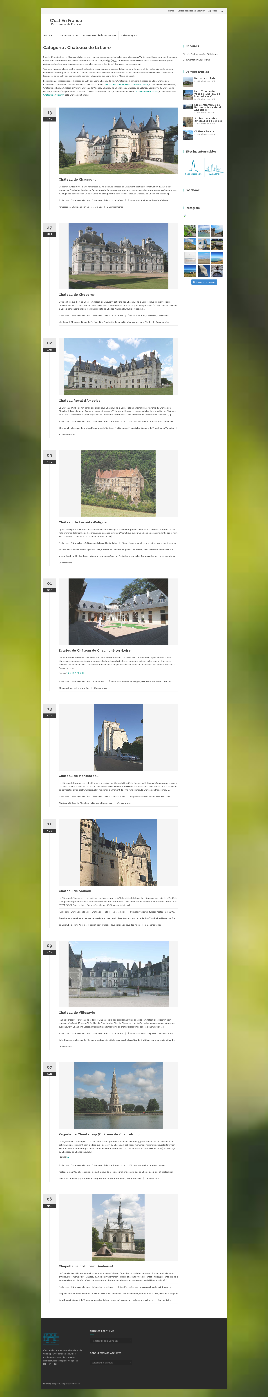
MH (87, 925)
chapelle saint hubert (159, 1287)
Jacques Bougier (123, 322)
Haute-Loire (111, 543)
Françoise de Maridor (153, 796)
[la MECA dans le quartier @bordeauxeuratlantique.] (204, 271)
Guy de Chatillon (141, 1040)
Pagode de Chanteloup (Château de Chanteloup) (99, 1134)
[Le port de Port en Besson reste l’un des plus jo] (190, 271)
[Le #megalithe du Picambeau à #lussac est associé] (190, 231)
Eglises (95, 1287)
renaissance (138, 322)
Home (171, 10)
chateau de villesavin (85, 1040)
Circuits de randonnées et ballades (200, 54)
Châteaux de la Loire (81, 200)
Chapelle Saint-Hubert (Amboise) (86, 1266)
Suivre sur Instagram (206, 282)
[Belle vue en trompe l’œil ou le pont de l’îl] (204, 258)
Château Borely (204, 131)
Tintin (148, 322)
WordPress (74, 1383)
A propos (212, 10)
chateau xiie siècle (106, 1040)
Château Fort (77, 543)
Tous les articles (67, 35)
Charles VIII (64, 428)
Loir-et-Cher (117, 200)
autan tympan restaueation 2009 (159, 912)
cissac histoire (150, 549)
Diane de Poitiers (89, 322)
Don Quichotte (106, 322)
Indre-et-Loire (118, 421)
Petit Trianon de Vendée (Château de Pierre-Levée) (207, 94)
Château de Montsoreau (146, 91)
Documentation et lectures (196, 59)
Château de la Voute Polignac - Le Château (122, 549)
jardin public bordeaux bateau (81, 556)
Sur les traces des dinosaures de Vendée (208, 119)
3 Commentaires (153, 925)
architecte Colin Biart (162, 421)
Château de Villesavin (53, 94)
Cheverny (75, 322)
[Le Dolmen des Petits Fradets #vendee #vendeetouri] (217, 244)
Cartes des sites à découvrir (191, 10)
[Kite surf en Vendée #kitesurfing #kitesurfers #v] (190, 258)
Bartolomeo (64, 918)
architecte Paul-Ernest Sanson (156, 681)
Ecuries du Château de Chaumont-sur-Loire (95, 650)
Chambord (151, 315)
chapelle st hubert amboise (125, 1293)
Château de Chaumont (77, 179)
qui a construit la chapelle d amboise (135, 1300)
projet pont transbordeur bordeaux (107, 925)
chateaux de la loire (80, 428)
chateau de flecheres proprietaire (83, 549)
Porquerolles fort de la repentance (158, 556)
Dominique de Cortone (102, 428)
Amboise (146, 421)
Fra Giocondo (120, 428)
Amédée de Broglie (150, 200)
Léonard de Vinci (149, 428)
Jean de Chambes (80, 803)
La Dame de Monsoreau (101, 803)
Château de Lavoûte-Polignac (83, 522)
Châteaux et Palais (101, 200)
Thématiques (129, 35)
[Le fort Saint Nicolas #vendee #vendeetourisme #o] (217, 231)
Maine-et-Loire (118, 796)
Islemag (47, 1383)
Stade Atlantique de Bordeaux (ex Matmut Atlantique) (207, 107)
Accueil (47, 35)
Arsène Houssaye (139, 1287)
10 (83, 673)
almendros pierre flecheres (148, 543)
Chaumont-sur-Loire (82, 207)
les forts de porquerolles (128, 556)
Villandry (170, 1040)
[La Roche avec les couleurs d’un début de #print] (190, 244)
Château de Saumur (139, 84)
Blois (143, 315)
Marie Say (97, 207)
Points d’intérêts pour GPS (99, 35)
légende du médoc (106, 556)
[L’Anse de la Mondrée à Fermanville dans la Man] (217, 258)
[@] (192, 218)
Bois (61, 1040)
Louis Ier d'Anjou (76, 925)
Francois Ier (134, 428)
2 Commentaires (115, 207)
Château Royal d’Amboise (116, 84)
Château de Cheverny (77, 295)
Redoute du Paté (205, 78)
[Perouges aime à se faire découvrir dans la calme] (217, 271)
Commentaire (162, 322)
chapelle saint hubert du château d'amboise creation (85, 1293)
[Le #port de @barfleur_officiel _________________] (204, 231)
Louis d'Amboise (166, 428)
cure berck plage (114, 918)
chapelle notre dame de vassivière (88, 918)
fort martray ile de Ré (133, 918)
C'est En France (66, 20)
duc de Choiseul (142, 1172)
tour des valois (133, 925)
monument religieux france (102, 1300)
